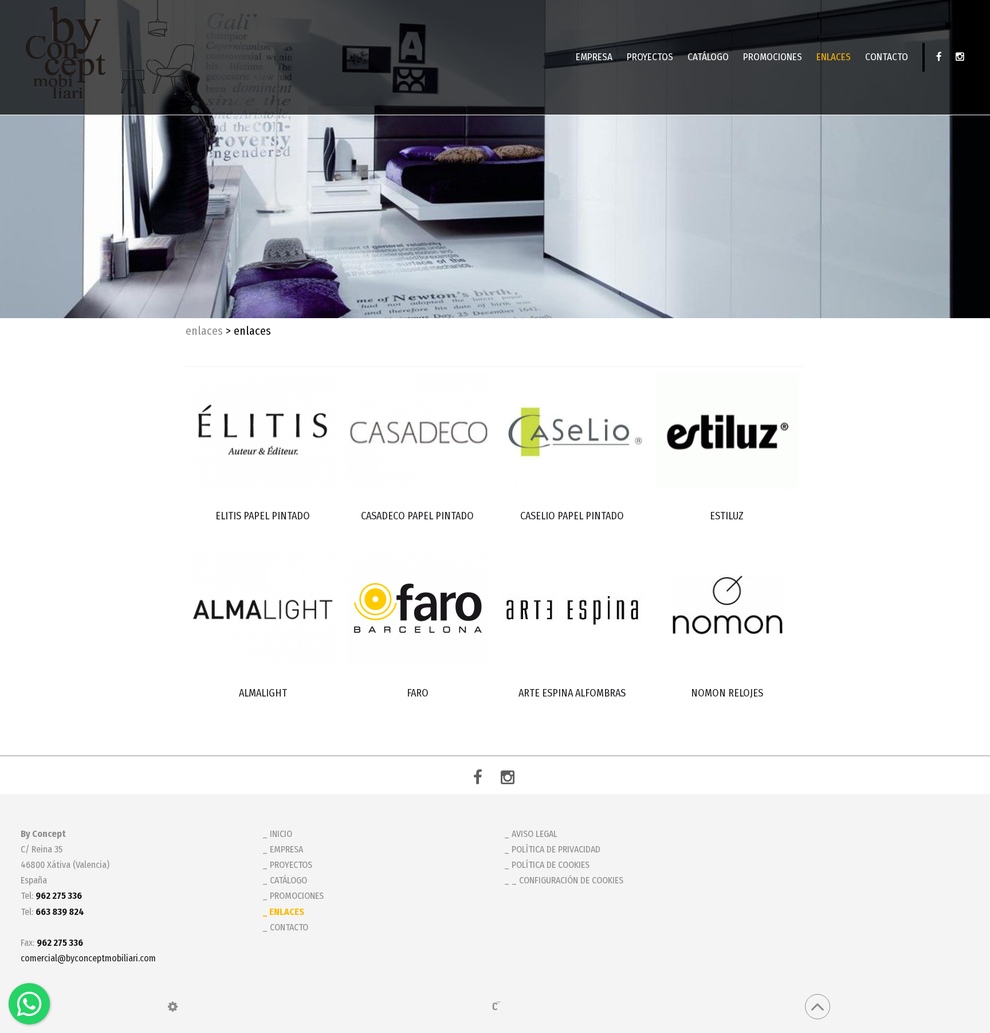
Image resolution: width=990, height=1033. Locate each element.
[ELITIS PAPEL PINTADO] (262, 431)
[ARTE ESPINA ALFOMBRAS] (572, 608)
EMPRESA (594, 57)
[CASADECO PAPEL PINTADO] (417, 431)
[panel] (172, 1006)
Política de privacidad (556, 849)
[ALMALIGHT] (262, 608)
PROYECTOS (650, 57)
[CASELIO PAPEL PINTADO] (572, 431)
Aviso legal (534, 833)
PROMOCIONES (772, 57)
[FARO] (417, 608)
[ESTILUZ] (726, 431)
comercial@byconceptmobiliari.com (88, 958)
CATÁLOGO (708, 57)
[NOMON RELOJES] (726, 608)
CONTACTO (886, 57)
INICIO (281, 833)
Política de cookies (551, 864)
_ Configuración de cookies (567, 880)
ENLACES (833, 57)
